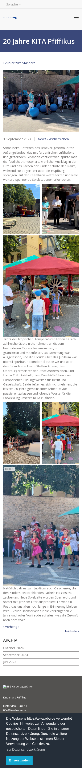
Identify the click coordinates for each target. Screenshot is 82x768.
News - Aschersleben (53, 139)
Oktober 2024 (13, 648)
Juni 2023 (9, 662)
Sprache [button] (12, 4)
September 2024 (15, 655)
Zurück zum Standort (19, 63)
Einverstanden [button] (19, 760)
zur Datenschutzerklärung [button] (26, 749)
